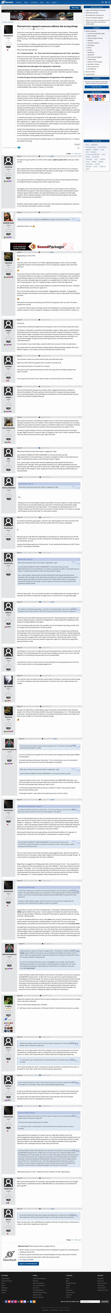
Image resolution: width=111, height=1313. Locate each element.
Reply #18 (20, 880)
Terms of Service (54, 1310)
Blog (47, 2)
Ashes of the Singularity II (39, 1278)
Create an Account (102, 1283)
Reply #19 (22, 943)
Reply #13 (20, 647)
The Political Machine (38, 1290)
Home (4, 22)
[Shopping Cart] (106, 2)
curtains (95, 166)
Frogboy (8, 1006)
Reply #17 (20, 799)
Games (26, 2)
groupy (102, 149)
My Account (100, 1281)
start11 (96, 159)
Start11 (3, 1283)
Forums (68, 1297)
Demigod (10, 22)
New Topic (75, 8)
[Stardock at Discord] (93, 99)
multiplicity (95, 149)
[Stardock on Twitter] (88, 96)
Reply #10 (20, 517)
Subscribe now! (97, 87)
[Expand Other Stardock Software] (86, 57)
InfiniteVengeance (9, 749)
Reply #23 (20, 1106)
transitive (8, 167)
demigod (77, 144)
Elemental (35, 1281)
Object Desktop (5, 1278)
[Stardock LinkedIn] (99, 99)
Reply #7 (19, 417)
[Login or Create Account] (102, 2)
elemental (97, 164)
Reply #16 (22, 739)
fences (87, 144)
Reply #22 (20, 1075)
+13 (8, 697)
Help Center (100, 1278)
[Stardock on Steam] (104, 96)
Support (54, 2)
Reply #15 (20, 706)
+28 (9, 760)
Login (21, 11)
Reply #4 (19, 320)
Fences (3, 1285)
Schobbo (8, 366)
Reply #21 (20, 1037)
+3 (8, 1059)
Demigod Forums (40, 29)
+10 (8, 274)
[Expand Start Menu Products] (86, 64)
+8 (8, 1200)
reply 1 (33, 887)
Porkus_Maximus (8, 488)
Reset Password (101, 1288)
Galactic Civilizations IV (38, 1283)
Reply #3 (19, 252)
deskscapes (93, 152)
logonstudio (88, 166)
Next (76, 153)
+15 (8, 341)
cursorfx (88, 161)
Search (15, 11)
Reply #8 (19, 448)
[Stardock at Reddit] (90, 99)
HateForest (8, 1189)
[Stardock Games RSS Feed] (102, 99)
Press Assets (69, 1290)
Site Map (67, 1310)
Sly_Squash (8, 686)
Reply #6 (19, 386)
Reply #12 (20, 602)
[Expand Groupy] (86, 50)
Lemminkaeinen (8, 428)
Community (34, 2)
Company (69, 1275)
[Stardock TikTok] (96, 99)
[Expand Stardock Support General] (86, 38)
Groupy (3, 1292)
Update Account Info (102, 1290)
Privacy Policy (45, 1310)
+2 (8, 439)
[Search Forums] (109, 2)
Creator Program (70, 1292)
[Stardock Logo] (7, 2)
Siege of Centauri (37, 1295)
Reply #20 (20, 995)
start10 (103, 154)
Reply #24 (20, 1178)
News (42, 2)
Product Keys (100, 1285)
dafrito (8, 1048)
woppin (8, 330)
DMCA (61, 1310)
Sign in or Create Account (28, 1264)
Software (18, 2)
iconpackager (89, 159)
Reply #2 (19, 212)
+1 (8, 47)
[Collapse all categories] (108, 31)
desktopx (88, 157)
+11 (8, 669)
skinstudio (102, 159)
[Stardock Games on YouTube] (95, 96)
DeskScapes (4, 1288)
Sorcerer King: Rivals (38, 1297)
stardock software (102, 147)
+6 (8, 623)
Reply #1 (19, 156)
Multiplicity (4, 1290)
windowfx (100, 161)
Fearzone (8, 263)
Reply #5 (19, 356)
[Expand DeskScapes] (86, 45)
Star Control (36, 1288)
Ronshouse (8, 528)
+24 (8, 234)
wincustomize (95, 157)
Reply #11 (20, 552)
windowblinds (94, 144)
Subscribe (105, 1301)
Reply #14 (20, 675)
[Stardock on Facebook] (91, 96)
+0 (8, 377)
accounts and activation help (92, 154)
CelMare (8, 658)
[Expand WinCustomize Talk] (86, 66)
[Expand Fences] (86, 47)
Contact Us (69, 1295)
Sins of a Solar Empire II (39, 1285)
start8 (87, 152)
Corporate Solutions (6, 1281)
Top (79, 156)
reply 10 (30, 484)
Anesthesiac (8, 36)
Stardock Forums (45, 448)
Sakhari (8, 612)
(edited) (52, 156)
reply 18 (39, 806)
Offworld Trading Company (40, 1292)
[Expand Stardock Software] (84, 31)
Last (79, 153)
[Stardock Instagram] (101, 96)
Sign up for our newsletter (70, 1301)
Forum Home (8, 11)
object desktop (89, 164)
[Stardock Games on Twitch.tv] (98, 96)
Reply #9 (20, 477)
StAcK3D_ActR (8, 223)
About (67, 1278)
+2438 (8, 1015)
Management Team (71, 1283)
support (87, 169)
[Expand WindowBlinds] (86, 69)
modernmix (102, 166)
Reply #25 (20, 1209)
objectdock (88, 149)
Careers (68, 1285)
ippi (8, 459)
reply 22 (32, 1113)
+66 (8, 178)
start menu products (90, 147)
